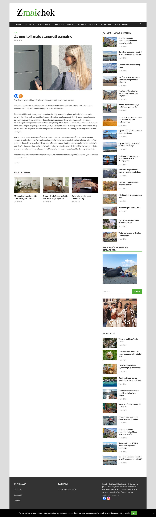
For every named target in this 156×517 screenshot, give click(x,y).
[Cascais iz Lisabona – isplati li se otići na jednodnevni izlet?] (110, 52)
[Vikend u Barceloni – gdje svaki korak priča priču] (110, 105)
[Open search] (141, 24)
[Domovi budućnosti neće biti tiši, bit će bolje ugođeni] (56, 185)
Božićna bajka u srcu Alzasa (129, 208)
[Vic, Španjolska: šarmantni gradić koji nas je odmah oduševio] (110, 77)
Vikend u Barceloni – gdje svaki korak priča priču (129, 105)
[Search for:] (122, 291)
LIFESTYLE (58, 24)
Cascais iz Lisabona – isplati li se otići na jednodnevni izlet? (130, 53)
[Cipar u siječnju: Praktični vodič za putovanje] (110, 144)
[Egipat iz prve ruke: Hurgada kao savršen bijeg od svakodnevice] (110, 117)
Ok (134, 513)
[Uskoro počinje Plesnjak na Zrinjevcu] (110, 404)
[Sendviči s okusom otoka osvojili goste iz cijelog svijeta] (110, 391)
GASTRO (80, 24)
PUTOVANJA (43, 24)
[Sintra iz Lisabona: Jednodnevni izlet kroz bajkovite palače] (110, 38)
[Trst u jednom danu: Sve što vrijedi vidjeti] (110, 233)
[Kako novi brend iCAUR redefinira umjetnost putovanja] (110, 443)
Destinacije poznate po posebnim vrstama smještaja (130, 379)
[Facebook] (16, 96)
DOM (69, 24)
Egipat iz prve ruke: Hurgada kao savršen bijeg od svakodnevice (130, 119)
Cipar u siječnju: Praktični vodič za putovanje (129, 144)
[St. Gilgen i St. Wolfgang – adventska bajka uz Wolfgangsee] (110, 156)
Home (18, 24)
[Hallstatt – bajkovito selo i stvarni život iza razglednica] (110, 170)
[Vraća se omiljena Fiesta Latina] (110, 339)
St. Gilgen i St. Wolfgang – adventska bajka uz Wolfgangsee (129, 158)
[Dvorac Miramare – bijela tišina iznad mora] (110, 220)
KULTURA (28, 24)
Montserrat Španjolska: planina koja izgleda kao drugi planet (128, 93)
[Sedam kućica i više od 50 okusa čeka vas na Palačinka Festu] (110, 352)
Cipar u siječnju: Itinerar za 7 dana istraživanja (130, 132)
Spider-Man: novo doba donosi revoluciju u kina (128, 418)
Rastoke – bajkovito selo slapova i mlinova (128, 183)
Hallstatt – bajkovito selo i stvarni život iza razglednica (130, 171)
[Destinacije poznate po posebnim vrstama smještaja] (110, 378)
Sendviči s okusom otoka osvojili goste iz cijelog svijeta (129, 392)
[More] (21, 96)
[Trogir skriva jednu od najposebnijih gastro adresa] (110, 365)
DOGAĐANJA (106, 24)
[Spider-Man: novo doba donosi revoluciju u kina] (110, 417)
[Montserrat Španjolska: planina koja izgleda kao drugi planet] (110, 91)
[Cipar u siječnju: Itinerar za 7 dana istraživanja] (110, 131)
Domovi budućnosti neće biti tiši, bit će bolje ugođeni (55, 197)
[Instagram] (108, 498)
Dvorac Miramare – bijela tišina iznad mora (129, 221)
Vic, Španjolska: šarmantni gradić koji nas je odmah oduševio (129, 79)
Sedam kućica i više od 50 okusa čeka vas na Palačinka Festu (130, 353)
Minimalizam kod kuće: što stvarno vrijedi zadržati (25, 197)
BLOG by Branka (121, 24)
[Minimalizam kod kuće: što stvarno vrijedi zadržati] (27, 185)
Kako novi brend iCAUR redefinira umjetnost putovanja (128, 445)
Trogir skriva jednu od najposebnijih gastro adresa (130, 366)
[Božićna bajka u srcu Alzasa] (110, 208)
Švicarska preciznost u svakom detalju (81, 197)
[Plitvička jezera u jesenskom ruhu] (110, 195)
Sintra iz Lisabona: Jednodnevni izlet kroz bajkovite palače (128, 40)
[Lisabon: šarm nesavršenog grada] (110, 65)
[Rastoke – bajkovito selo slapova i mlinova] (110, 182)
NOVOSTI (93, 24)
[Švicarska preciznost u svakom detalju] (85, 185)
